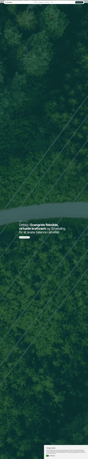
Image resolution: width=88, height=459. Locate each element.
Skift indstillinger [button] (52, 455)
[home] (8, 2)
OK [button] (47, 455)
